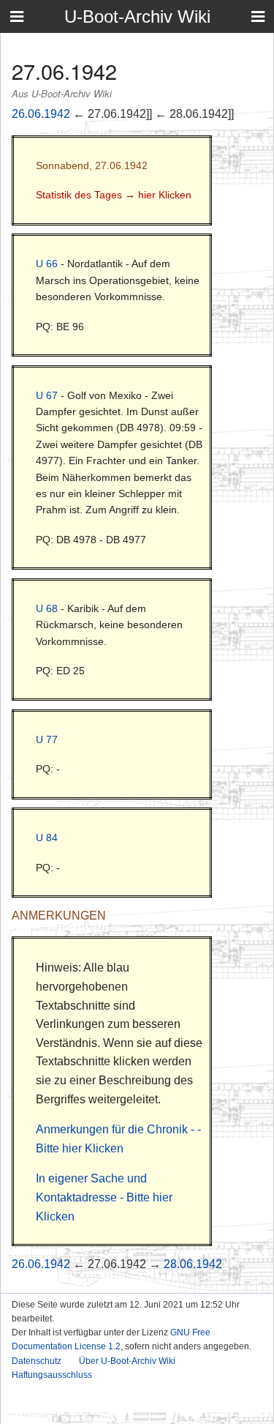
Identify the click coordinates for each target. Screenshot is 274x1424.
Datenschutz (36, 1361)
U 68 (47, 608)
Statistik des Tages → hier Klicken (113, 195)
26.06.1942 (41, 114)
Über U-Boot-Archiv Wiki (127, 1361)
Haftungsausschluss (52, 1375)
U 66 (47, 263)
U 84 (47, 837)
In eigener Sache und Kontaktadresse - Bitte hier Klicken (104, 1197)
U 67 (47, 395)
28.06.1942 (193, 1264)
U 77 (47, 739)
